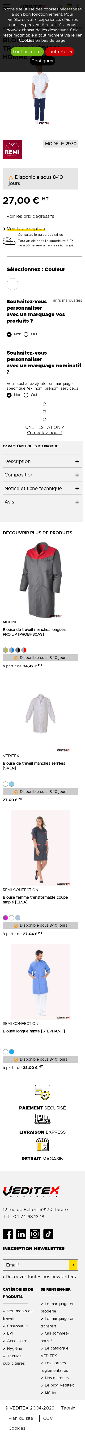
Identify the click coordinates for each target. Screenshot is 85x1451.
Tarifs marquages (66, 300)
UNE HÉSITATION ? (44, 430)
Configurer (42, 61)
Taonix (68, 1408)
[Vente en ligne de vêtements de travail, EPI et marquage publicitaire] (42, 1192)
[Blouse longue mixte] (40, 982)
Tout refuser (60, 52)
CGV (48, 1418)
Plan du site (20, 1418)
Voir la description (26, 228)
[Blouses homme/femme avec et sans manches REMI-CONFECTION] (12, 149)
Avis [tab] (9, 502)
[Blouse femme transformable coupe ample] (40, 848)
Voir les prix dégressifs (30, 216)
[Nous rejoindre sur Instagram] (36, 1234)
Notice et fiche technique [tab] (33, 488)
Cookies (26, 40)
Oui (33, 334)
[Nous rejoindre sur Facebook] (9, 1234)
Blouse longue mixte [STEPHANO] (34, 1031)
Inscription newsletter (34, 1249)
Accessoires (18, 1340)
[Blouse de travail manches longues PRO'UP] (40, 580)
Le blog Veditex (59, 1385)
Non (17, 334)
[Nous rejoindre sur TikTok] (50, 1234)
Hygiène (14, 1348)
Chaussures (17, 1325)
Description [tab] (17, 461)
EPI (10, 1333)
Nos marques (57, 1377)
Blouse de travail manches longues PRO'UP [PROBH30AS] (34, 632)
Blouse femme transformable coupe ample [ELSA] (35, 900)
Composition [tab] (19, 475)
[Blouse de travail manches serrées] (40, 714)
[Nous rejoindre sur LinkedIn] (23, 1234)
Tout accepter (27, 52)
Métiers (52, 1392)
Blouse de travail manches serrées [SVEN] (34, 766)
